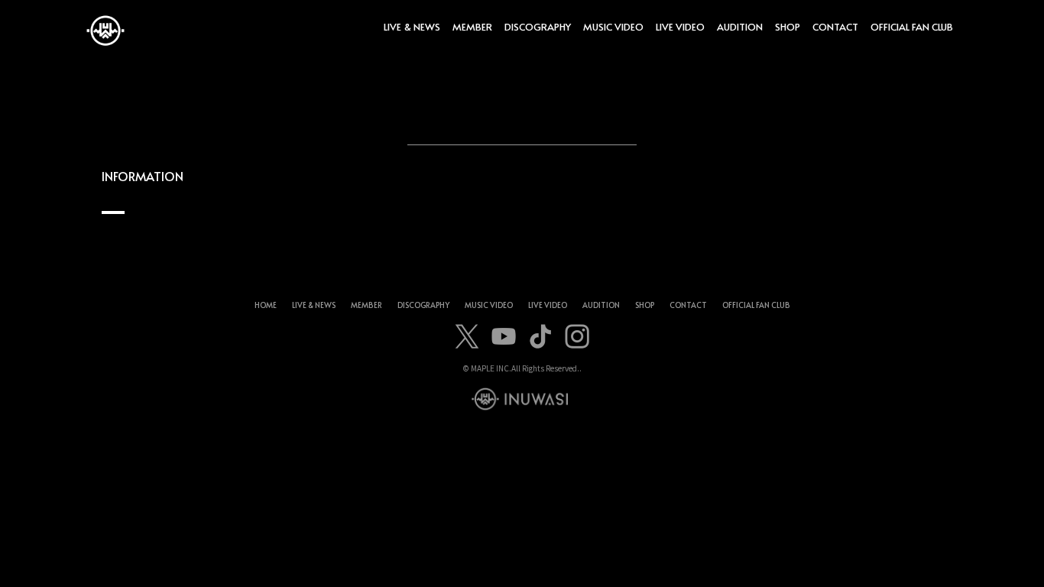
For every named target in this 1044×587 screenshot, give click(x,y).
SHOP (787, 27)
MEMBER (472, 27)
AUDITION (740, 27)
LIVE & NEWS (412, 27)
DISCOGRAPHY (537, 27)
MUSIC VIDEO (613, 27)
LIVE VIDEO (680, 27)
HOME (266, 305)
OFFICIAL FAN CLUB (912, 27)
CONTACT (835, 27)
